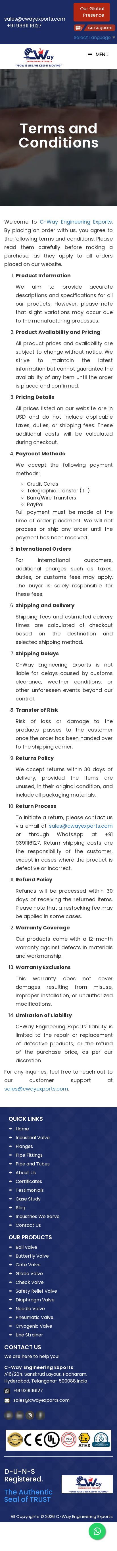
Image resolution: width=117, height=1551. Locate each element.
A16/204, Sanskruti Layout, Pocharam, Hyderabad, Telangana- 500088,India (45, 1377)
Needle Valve (30, 1308)
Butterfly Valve (32, 1256)
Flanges (24, 1146)
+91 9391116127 (26, 1390)
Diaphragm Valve (35, 1300)
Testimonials (30, 1190)
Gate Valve (28, 1265)
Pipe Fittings (29, 1155)
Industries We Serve (38, 1216)
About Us (26, 1172)
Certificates (29, 1181)
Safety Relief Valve (36, 1291)
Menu (101, 54)
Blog (20, 1207)
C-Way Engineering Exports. (76, 221)
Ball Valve (26, 1247)
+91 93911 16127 (22, 25)
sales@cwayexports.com (34, 15)
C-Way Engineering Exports (39, 1367)
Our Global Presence (92, 11)
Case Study (28, 1199)
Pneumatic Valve (34, 1317)
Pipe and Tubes (33, 1164)
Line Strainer (29, 1335)
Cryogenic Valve (34, 1326)
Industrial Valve (33, 1137)
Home (22, 1129)
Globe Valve (29, 1273)
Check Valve (30, 1282)
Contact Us (28, 1225)
